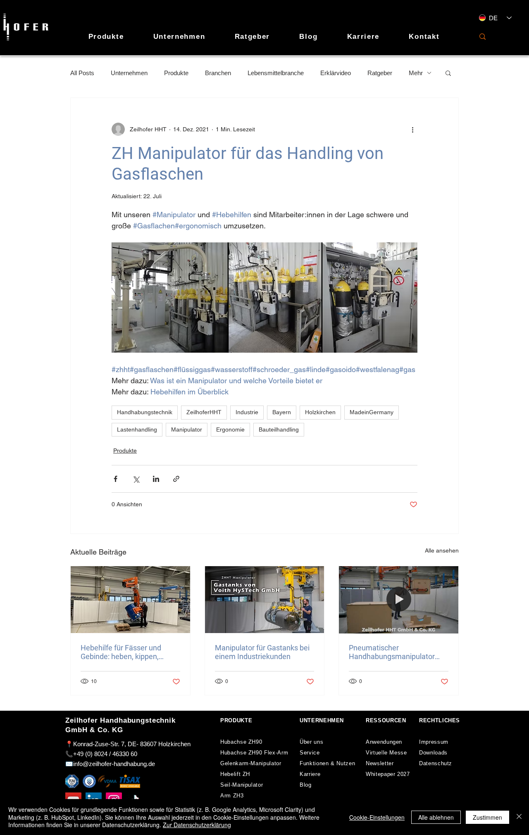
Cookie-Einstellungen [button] (377, 817)
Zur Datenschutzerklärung (197, 825)
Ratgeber (379, 72)
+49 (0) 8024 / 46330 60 (105, 753)
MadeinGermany (371, 412)
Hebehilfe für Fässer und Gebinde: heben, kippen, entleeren (121, 652)
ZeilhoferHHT (204, 412)
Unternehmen (129, 72)
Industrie (247, 412)
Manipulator (186, 429)
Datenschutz (435, 763)
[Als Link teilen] (176, 479)
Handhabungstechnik (144, 412)
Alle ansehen (442, 550)
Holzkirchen (320, 412)
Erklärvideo (335, 72)
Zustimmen (487, 817)
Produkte (176, 72)
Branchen (218, 72)
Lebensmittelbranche (276, 72)
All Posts (82, 72)
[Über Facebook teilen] (115, 479)
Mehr (416, 72)
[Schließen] (519, 817)
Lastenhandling (137, 429)
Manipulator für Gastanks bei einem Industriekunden (262, 652)
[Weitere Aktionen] (412, 129)
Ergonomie (230, 429)
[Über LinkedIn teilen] (156, 479)
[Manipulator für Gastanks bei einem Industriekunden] (264, 599)
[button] (448, 72)
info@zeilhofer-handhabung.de (114, 763)
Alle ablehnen (436, 817)
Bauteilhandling (279, 429)
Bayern (281, 412)
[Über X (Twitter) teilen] (136, 479)
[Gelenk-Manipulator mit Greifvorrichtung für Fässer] (130, 599)
